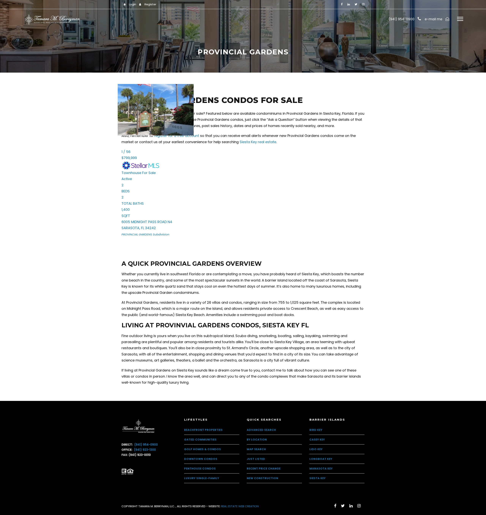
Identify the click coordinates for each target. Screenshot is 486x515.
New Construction (262, 478)
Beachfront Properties (203, 430)
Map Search (256, 449)
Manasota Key (321, 468)
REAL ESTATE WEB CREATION (240, 506)
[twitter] (356, 4)
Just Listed (256, 459)
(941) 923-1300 (144, 450)
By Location (257, 439)
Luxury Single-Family (201, 478)
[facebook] (342, 4)
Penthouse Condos (200, 468)
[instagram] (363, 4)
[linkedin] (348, 4)
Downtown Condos (200, 459)
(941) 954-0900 (145, 445)
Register (150, 4)
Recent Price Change (264, 468)
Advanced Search (261, 430)
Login (132, 4)
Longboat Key (320, 459)
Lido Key (316, 449)
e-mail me (433, 19)
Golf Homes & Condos (202, 449)
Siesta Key (317, 478)
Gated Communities (200, 439)
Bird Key (315, 430)
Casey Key (317, 439)
